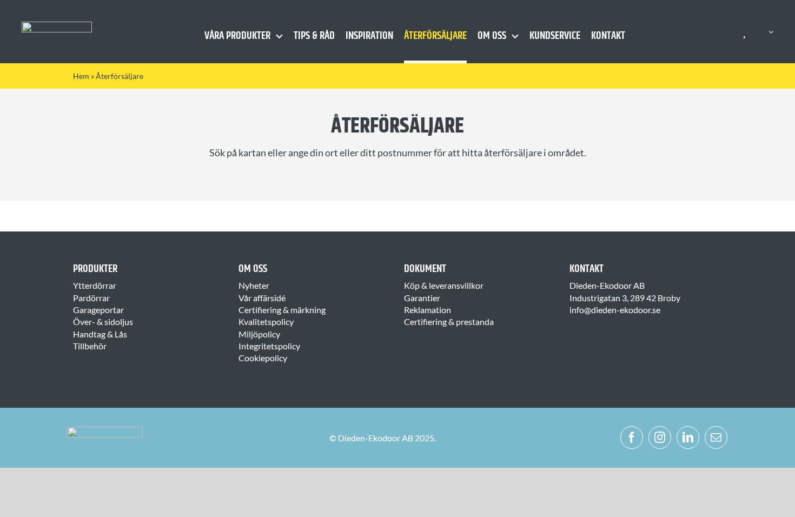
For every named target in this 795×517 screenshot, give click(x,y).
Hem (81, 76)
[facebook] (631, 437)
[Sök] (764, 32)
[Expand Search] (771, 32)
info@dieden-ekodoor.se (614, 309)
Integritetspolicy (269, 346)
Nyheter (254, 285)
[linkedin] (688, 437)
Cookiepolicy (263, 358)
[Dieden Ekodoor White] (57, 26)
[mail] (716, 437)
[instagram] (659, 437)
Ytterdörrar (94, 285)
